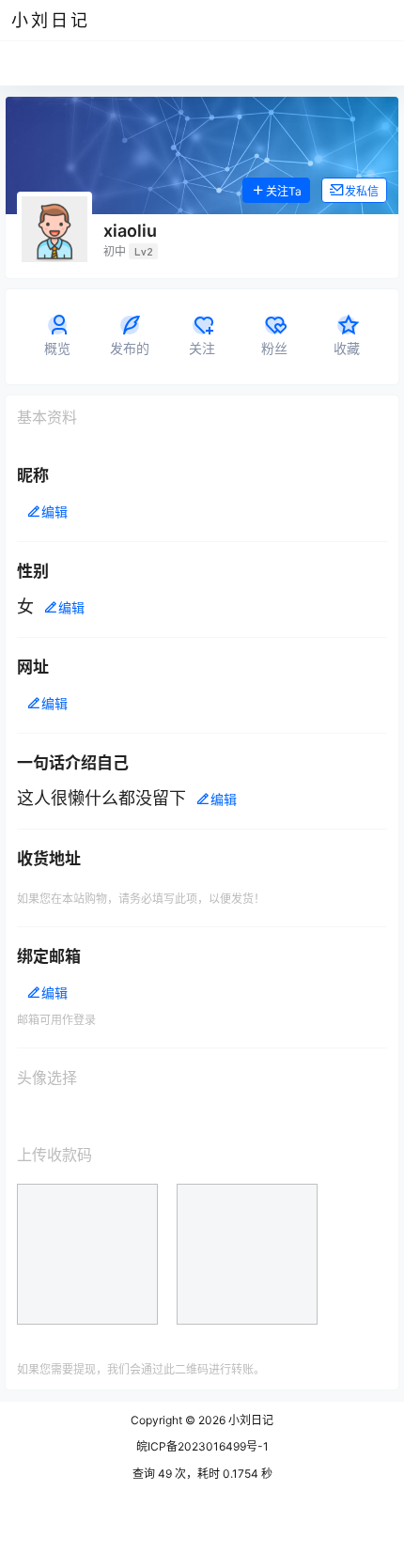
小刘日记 (249, 1420)
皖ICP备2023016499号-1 (202, 1446)
